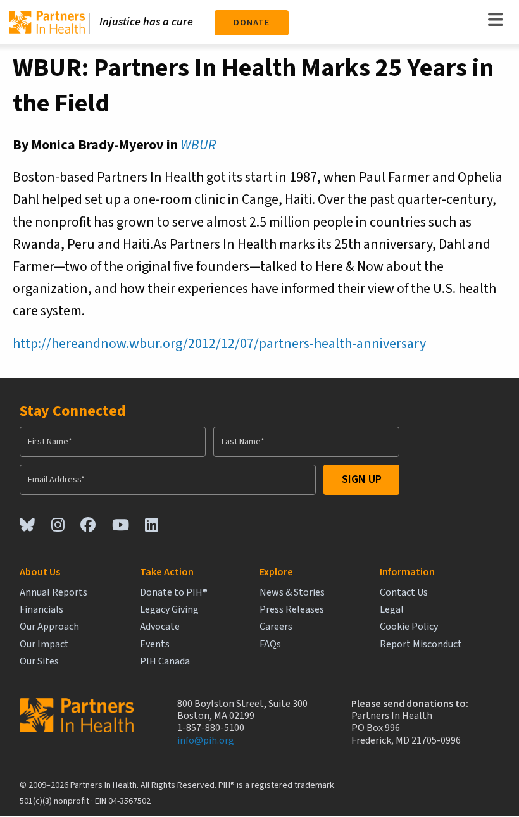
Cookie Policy (409, 627)
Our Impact (44, 645)
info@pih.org (205, 740)
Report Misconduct (421, 645)
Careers (276, 627)
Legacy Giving (169, 610)
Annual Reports (53, 593)
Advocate (160, 627)
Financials (41, 610)
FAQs (270, 645)
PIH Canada (165, 662)
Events (155, 645)
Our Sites (39, 662)
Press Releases (292, 610)
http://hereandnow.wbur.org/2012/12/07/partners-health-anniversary (219, 344)
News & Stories (292, 593)
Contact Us (404, 593)
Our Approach (49, 627)
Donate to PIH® (174, 593)
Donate (252, 22)
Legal (392, 610)
